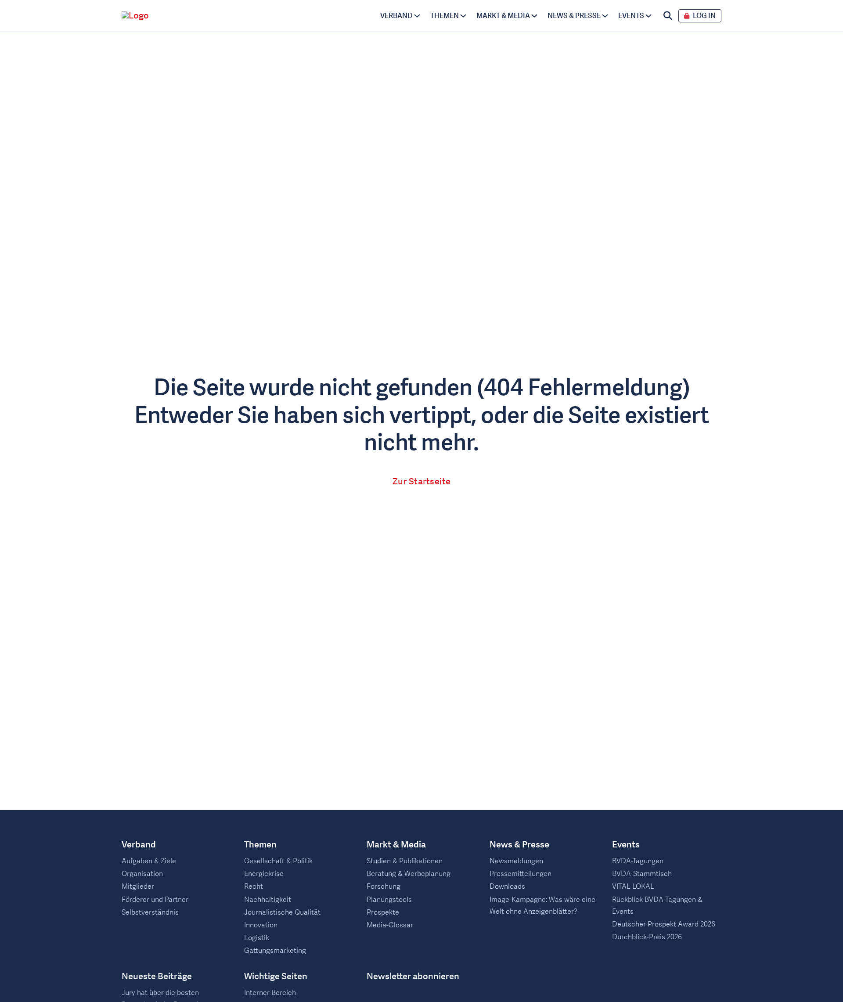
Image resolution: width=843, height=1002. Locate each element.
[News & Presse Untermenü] (605, 16)
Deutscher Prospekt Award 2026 (663, 924)
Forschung (383, 886)
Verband (396, 16)
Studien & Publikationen (405, 861)
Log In (704, 16)
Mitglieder (138, 886)
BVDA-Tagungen (637, 861)
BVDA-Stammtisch (642, 874)
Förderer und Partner (155, 900)
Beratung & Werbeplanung (408, 874)
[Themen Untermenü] (463, 16)
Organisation (142, 874)
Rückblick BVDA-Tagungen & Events (657, 905)
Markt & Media (503, 16)
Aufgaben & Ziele (149, 861)
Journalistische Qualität (282, 912)
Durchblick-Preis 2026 (647, 937)
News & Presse (574, 16)
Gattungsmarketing (275, 950)
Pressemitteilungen (520, 874)
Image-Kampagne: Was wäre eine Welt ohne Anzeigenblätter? (542, 905)
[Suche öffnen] (668, 16)
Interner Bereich (270, 993)
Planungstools (389, 900)
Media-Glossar (390, 925)
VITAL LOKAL (633, 886)
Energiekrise (264, 874)
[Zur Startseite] (183, 15)
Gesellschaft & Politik (278, 861)
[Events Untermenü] (648, 16)
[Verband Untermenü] (417, 16)
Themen (444, 16)
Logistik (256, 938)
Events (631, 16)
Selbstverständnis (150, 912)
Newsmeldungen (516, 861)
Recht (253, 886)
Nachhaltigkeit (267, 900)
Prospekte (383, 912)
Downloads (507, 886)
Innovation (260, 925)
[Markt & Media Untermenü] (534, 16)
